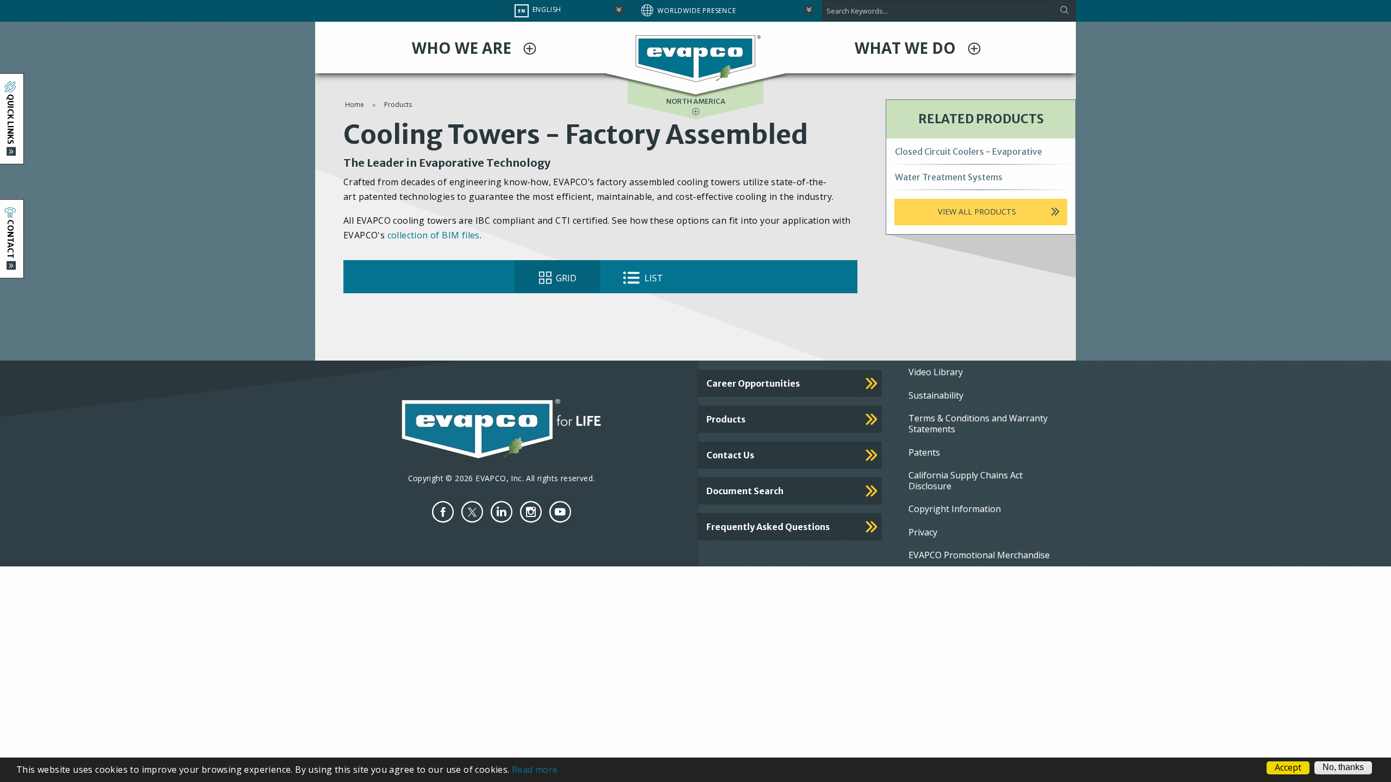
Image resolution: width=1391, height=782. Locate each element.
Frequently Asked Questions (768, 526)
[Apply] (1064, 11)
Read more (535, 769)
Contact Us (730, 455)
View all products (977, 211)
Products (398, 104)
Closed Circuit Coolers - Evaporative (968, 151)
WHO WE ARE (463, 47)
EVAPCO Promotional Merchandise (979, 555)
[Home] (695, 58)
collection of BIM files (433, 235)
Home (354, 104)
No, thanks (1343, 767)
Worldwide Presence (696, 10)
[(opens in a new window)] (442, 512)
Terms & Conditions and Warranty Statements (978, 423)
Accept (1288, 768)
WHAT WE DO (907, 47)
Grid (565, 278)
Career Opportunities (753, 383)
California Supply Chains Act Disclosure (965, 480)
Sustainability (935, 395)
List (652, 278)
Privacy (922, 532)
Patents (924, 452)
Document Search (745, 490)
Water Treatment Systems (948, 177)
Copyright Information (954, 509)
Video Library (935, 372)
